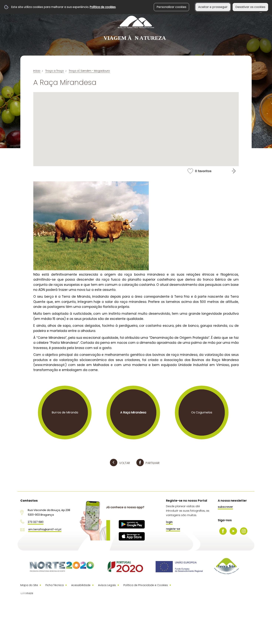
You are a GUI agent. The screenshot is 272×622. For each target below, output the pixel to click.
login (169, 522)
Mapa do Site (29, 585)
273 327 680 (35, 522)
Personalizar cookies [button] (171, 7)
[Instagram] (244, 531)
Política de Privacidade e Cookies (145, 585)
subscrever (225, 507)
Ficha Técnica (55, 585)
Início (36, 71)
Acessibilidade (80, 585)
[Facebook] (223, 531)
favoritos (136, 171)
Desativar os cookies (250, 7)
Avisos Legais (107, 585)
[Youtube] (233, 531)
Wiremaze (26, 593)
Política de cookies (103, 7)
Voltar (124, 463)
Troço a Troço (54, 71)
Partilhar (152, 463)
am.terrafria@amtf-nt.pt (44, 529)
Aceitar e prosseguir (213, 7)
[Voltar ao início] (136, 28)
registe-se (173, 529)
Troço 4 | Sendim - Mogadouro (89, 71)
